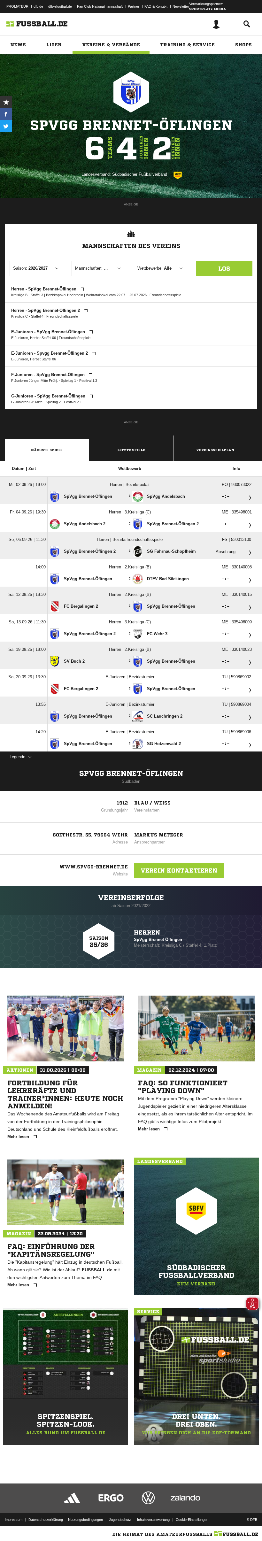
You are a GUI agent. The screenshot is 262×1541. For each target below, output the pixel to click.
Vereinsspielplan (215, 449)
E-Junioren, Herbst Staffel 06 (33, 338)
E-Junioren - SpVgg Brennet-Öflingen (48, 331)
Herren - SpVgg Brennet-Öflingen (44, 289)
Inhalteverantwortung (153, 1520)
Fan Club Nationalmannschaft (100, 6)
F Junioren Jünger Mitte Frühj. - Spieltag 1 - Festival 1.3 (54, 380)
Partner (133, 6)
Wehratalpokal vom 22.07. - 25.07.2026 (116, 295)
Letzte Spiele (131, 449)
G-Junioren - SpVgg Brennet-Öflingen (49, 396)
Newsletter (181, 6)
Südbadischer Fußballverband (139, 174)
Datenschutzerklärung (45, 1520)
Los (224, 268)
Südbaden (131, 781)
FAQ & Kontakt (155, 6)
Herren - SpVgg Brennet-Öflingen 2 (46, 310)
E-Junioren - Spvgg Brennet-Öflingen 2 (50, 353)
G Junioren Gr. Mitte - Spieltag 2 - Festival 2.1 (46, 402)
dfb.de (38, 6)
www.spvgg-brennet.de (93, 867)
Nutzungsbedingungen (85, 1520)
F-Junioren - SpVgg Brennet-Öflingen (48, 374)
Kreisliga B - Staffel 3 (27, 295)
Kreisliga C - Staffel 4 (27, 316)
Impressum (13, 1520)
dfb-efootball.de (60, 6)
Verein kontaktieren (179, 870)
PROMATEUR (17, 6)
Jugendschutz (120, 1520)
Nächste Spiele (47, 449)
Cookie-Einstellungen (192, 1520)
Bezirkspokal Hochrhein (64, 295)
